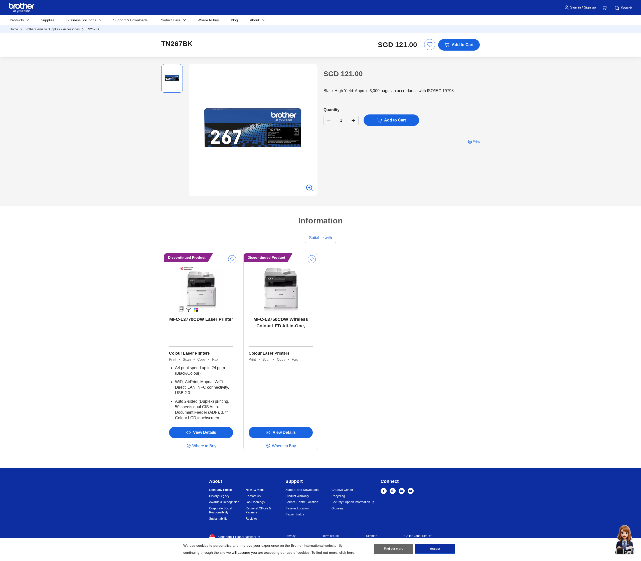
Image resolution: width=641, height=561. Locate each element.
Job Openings (255, 502)
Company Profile (220, 490)
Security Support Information (351, 502)
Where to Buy (204, 446)
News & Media (255, 490)
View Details (204, 432)
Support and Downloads (301, 490)
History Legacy (219, 496)
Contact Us (253, 496)
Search (626, 8)
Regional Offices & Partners (258, 510)
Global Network (245, 537)
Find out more (393, 548)
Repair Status (294, 514)
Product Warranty (297, 496)
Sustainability (218, 518)
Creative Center (342, 490)
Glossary (338, 508)
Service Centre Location (301, 502)
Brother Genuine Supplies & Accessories (52, 29)
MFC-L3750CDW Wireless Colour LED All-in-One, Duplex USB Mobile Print (280, 323)
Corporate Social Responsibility (220, 510)
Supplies (47, 20)
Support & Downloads (130, 20)
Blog (234, 20)
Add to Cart (462, 45)
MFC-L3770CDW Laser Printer (201, 319)
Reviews (251, 518)
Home (14, 29)
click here (346, 552)
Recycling (338, 496)
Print (476, 141)
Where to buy (208, 20)
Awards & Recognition (224, 502)
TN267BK (92, 29)
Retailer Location (297, 508)
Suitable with (320, 238)
